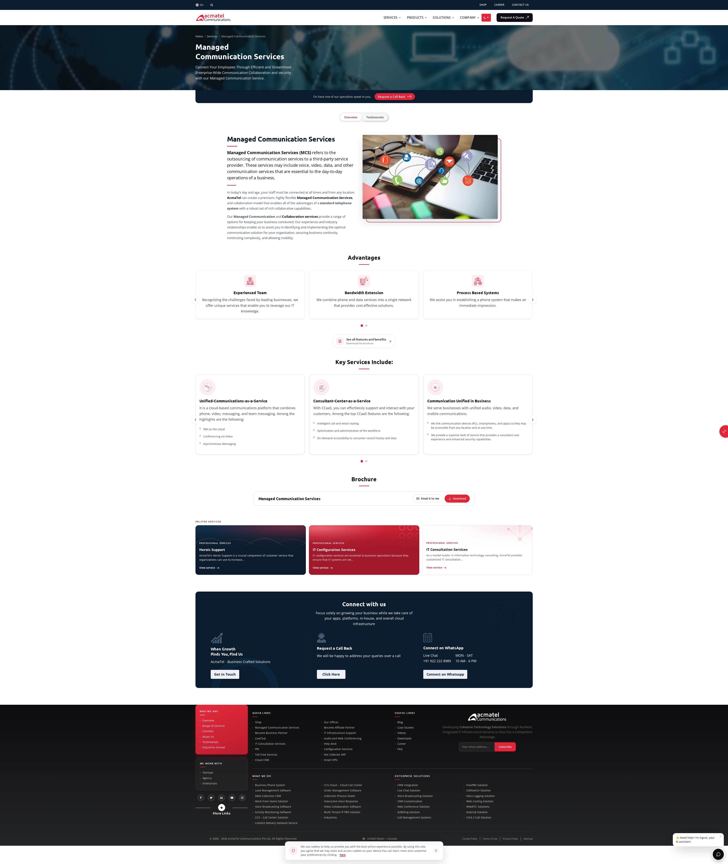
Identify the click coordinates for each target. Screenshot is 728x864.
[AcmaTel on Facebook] (200, 797)
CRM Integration (407, 785)
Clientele (208, 731)
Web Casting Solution (480, 801)
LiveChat (260, 738)
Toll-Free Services (266, 754)
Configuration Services (338, 749)
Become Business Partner (271, 733)
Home (199, 36)
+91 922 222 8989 (437, 661)
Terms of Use (490, 838)
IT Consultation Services (447, 549)
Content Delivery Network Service (276, 823)
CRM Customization (409, 801)
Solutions (442, 17)
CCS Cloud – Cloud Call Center (343, 785)
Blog (400, 722)
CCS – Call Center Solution (271, 817)
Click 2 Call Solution (478, 817)
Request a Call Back (391, 96)
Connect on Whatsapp (445, 674)
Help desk (330, 743)
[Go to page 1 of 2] (362, 325)
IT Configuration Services (334, 549)
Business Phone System (270, 785)
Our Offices (331, 722)
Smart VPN (330, 760)
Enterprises (210, 783)
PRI (257, 749)
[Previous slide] (195, 299)
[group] (364, 295)
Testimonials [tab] (375, 117)
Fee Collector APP (335, 754)
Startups (208, 772)
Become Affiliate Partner (339, 727)
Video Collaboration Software (342, 806)
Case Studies (405, 727)
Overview (208, 720)
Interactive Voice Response (341, 801)
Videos (401, 733)
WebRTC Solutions (478, 806)
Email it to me (430, 498)
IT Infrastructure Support (340, 733)
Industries (330, 817)
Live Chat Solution (408, 790)
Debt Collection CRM (268, 796)
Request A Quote (513, 17)
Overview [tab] (350, 117)
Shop (258, 722)
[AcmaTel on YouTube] (232, 797)
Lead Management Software (273, 790)
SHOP (483, 4)
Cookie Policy (469, 838)
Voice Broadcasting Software (273, 806)
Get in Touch (225, 674)
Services (390, 17)
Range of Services (213, 726)
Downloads (404, 738)
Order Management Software (342, 790)
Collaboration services (300, 216)
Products (415, 17)
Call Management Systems (414, 817)
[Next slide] (533, 299)
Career (401, 743)
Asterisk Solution (477, 812)
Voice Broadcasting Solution (415, 796)
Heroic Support (212, 549)
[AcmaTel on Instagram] (242, 797)
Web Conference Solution (413, 806)
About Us (208, 736)
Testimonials (210, 742)
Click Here (331, 674)
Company (467, 17)
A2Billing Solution (408, 812)
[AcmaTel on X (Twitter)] (211, 797)
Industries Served (213, 747)
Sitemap (528, 838)
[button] (221, 807)
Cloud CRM (262, 760)
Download (459, 498)
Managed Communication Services (277, 727)
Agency (207, 778)
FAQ (400, 749)
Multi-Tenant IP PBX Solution (342, 812)
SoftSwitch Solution (478, 790)
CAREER (499, 4)
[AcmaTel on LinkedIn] (221, 797)
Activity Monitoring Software (273, 812)
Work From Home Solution (271, 801)
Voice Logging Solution (480, 796)
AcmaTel (234, 197)
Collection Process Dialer (339, 796)
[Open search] (212, 5)
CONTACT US (520, 4)
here (343, 855)
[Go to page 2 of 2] (366, 325)
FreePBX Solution (477, 785)
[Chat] (718, 854)
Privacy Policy (510, 838)
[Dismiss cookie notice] (436, 850)
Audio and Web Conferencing (342, 738)
